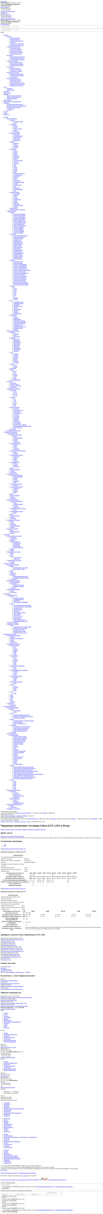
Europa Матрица (18, 247)
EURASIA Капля (18, 238)
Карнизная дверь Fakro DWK (9, 1000)
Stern (15, 781)
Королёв (6, 1123)
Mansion (16, 299)
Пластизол (16, 163)
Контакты (6, 114)
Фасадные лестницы (16, 54)
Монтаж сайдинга (12, 98)
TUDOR (16, 354)
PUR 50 (16, 178)
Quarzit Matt (17, 180)
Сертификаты (11, 108)
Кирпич (16, 755)
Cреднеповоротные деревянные (22, 605)
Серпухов (6, 1146)
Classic (15, 127)
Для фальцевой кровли (16, 455)
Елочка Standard (18, 722)
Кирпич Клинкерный (19, 751)
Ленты (12, 684)
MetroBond (16, 339)
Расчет (2, 971)
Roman (15, 367)
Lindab (12, 550)
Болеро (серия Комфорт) (20, 264)
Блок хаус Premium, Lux (20, 723)
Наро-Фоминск (8, 1135)
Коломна (6, 1121)
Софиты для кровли (12, 61)
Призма (16, 162)
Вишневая (16, 204)
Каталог (6, 35)
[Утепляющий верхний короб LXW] (11, 957)
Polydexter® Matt (18, 189)
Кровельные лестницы (16, 52)
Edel (15, 788)
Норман (16, 154)
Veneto (15, 374)
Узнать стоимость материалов (10, 1211)
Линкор (12, 562)
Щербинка (7, 1160)
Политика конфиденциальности (9, 1173)
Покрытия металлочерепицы (15, 104)
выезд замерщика (6, 967)
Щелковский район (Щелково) (12, 1158)
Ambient (16, 297)
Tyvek (15, 648)
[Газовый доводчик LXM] (8, 942)
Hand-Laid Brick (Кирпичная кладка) (24, 767)
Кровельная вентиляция (16, 74)
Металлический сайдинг (17, 82)
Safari (15, 166)
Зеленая (16, 198)
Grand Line (13, 124)
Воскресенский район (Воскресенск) (14, 1108)
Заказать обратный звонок (8, 11)
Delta (15, 653)
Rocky (15, 292)
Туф (15, 748)
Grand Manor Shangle (19, 323)
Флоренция (17, 336)
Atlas (15, 165)
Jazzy (15, 290)
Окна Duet (16, 611)
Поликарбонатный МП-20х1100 (22, 426)
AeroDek (12, 332)
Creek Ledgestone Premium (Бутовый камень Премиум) (28, 774)
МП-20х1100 (17, 411)
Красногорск (7, 1125)
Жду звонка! (6, 1188)
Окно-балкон (17, 618)
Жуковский (7, 1114)
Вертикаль (16, 797)
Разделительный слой (16, 681)
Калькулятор (13, 208)
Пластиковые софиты (16, 62)
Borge (15, 436)
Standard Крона (18, 244)
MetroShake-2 (17, 342)
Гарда (15, 123)
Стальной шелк (18, 175)
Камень (16, 754)
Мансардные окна (15, 68)
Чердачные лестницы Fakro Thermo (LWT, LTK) (14, 1003)
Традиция (16, 333)
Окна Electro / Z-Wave (19, 612)
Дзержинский (7, 1110)
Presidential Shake (18, 328)
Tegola (12, 212)
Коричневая (17, 193)
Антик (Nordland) (18, 228)
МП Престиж (17, 543)
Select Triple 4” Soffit (19, 569)
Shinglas (12, 260)
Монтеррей (17, 134)
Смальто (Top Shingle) (19, 215)
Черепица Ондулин (15, 385)
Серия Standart (17, 557)
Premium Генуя (18, 251)
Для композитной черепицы (18, 450)
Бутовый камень (18, 764)
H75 (15, 406)
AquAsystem (13, 539)
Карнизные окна (18, 609)
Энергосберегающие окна (21, 621)
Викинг (16, 152)
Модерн (16, 126)
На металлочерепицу (16, 435)
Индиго (36, 818)
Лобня (5, 1130)
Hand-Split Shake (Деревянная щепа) (23, 775)
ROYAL (16, 358)
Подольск (6, 1140)
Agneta (15, 170)
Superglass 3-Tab (18, 306)
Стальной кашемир (19, 182)
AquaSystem (13, 583)
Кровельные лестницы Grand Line (10, 983)
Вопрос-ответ (11, 90)
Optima (15, 440)
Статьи (9, 110)
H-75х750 (16, 414)
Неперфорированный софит (21, 577)
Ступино (6, 1150)
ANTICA (16, 355)
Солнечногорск (8, 1147)
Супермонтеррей (18, 121)
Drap (15, 191)
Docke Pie (13, 234)
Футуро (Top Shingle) (19, 217)
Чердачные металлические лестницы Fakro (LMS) (14, 1006)
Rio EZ (15, 375)
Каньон (16, 759)
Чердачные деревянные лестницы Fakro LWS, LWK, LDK (16, 997)
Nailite (12, 765)
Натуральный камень (19, 718)
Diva (15, 377)
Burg (15, 784)
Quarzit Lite (17, 176)
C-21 (15, 401)
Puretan (15, 159)
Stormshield (17, 305)
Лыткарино (7, 1131)
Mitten (12, 566)
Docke (12, 556)
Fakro (11, 603)
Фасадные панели (15, 81)
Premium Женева (18, 250)
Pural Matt (16, 157)
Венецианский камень (20, 739)
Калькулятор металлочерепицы (12, 101)
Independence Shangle (19, 320)
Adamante (16, 146)
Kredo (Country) (18, 128)
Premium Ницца (18, 254)
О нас (5, 87)
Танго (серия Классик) (20, 271)
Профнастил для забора (16, 85)
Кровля (9, 36)
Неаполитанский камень (20, 738)
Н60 (15, 404)
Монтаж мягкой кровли (13, 97)
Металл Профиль (15, 133)
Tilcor (11, 352)
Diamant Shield (17, 313)
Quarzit (15, 169)
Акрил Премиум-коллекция (21, 728)
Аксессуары (10, 67)
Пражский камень (18, 742)
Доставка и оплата (6, 969)
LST (5, 846)
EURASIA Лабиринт (19, 237)
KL (14, 287)
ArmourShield (17, 309)
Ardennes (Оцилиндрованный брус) (23, 716)
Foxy (15, 293)
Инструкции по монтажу (14, 107)
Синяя (15, 201)
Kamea (15, 130)
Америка (73, 818)
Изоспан (16, 650)
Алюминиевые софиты (16, 65)
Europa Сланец (18, 245)
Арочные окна (17, 608)
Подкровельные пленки (16, 75)
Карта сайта (4, 1170)
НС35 (15, 403)
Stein (15, 785)
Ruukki (12, 141)
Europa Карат (17, 248)
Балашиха (6, 1105)
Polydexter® (17, 188)
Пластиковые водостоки (17, 58)
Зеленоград (7, 1116)
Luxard (12, 364)
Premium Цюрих (18, 258)
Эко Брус (16, 793)
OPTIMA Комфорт (19, 599)
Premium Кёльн (18, 257)
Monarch (16, 310)
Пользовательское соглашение (27, 1173)
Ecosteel (16, 183)
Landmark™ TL (18, 325)
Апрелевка (7, 1103)
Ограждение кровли (15, 49)
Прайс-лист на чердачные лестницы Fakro (12, 836)
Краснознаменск (8, 1127)
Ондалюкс (13, 383)
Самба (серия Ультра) (19, 274)
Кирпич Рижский (18, 744)
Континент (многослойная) (21, 283)
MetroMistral (17, 349)
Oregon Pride (17, 710)
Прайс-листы (7, 93)
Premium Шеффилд (19, 253)
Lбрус (15, 800)
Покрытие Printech (19, 586)
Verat (11, 554)
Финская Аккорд (18, 263)
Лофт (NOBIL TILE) (19, 219)
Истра (5, 1120)
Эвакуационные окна (19, 619)
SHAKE (16, 357)
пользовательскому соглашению (64, 1186)
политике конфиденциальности (45, 1186)
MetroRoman (17, 341)
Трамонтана (17, 140)
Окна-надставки (18, 616)
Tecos (11, 570)
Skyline (15, 307)
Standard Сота (17, 240)
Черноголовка (8, 1154)
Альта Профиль (14, 735)
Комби (15, 745)
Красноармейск (8, 1124)
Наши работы (7, 100)
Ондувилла (13, 387)
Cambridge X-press (18, 302)
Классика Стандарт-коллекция (22, 726)
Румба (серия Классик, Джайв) (22, 270)
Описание (11, 829)
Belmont (16, 329)
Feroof (12, 370)
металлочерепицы (10, 972)
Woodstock (16, 801)
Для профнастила (15, 462)
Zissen (15, 378)
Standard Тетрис (18, 241)
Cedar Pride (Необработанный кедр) (23, 778)
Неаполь (16, 746)
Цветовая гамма (14, 192)
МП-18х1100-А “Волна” (20, 424)
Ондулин (12, 42)
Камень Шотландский (20, 741)
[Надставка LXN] (6, 959)
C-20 (15, 400)
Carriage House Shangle (20, 322)
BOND (15, 359)
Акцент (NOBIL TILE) (20, 222)
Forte (15, 294)
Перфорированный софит (21, 576)
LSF (5, 844)
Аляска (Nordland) (18, 232)
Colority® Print (17, 185)
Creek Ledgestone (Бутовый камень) (23, 772)
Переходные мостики (16, 51)
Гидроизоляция (14, 645)
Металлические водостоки (17, 56)
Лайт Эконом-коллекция (20, 731)
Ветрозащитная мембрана (17, 666)
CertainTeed (13, 315)
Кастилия (30, 818)
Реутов (6, 1143)
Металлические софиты (16, 64)
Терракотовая (17, 199)
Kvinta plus (16, 131)
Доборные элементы (27, 829)
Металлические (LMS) (20, 631)
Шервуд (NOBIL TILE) (20, 225)
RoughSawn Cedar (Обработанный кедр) (24, 777)
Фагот (15, 762)
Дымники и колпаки (16, 69)
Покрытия (13, 149)
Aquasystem (13, 592)
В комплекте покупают (39, 829)
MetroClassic (17, 344)
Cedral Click (13, 807)
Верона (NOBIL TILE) (20, 221)
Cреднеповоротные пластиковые (23, 606)
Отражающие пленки (16, 676)
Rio (14, 372)
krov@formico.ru (5, 7)
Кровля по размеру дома (17, 45)
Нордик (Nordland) (19, 230)
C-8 (14, 398)
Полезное (6, 103)
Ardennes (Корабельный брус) (22, 715)
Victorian (16, 312)
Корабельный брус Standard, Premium (24, 720)
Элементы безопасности (13, 46)
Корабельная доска (19, 795)
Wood (15, 371)
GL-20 (15, 394)
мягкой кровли (20, 972)
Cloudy (15, 167)
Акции (6, 111)
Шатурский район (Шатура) (11, 1157)
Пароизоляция (14, 655)
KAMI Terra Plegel (15, 380)
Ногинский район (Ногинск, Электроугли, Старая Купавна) (20, 1137)
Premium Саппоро (18, 256)
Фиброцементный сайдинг (17, 84)
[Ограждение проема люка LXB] (10, 954)
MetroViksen (17, 345)
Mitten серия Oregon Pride (24, 813)
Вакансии (9, 88)
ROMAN (16, 361)
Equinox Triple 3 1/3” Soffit (21, 567)
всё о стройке (24, 1175)
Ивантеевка (7, 1118)
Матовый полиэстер (19, 173)
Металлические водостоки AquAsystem (11, 989)
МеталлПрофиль (18, 437)
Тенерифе (94, 818)
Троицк (6, 1151)
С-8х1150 (16, 409)
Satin (15, 186)
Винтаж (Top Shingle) (19, 214)
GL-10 (15, 393)
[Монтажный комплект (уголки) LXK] (11, 948)
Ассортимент (18, 829)
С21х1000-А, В (18, 413)
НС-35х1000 (17, 423)
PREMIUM (17, 601)
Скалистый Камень (19, 752)
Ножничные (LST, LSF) (20, 632)
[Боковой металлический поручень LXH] (12, 939)
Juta (15, 647)
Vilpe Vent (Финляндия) (16, 638)
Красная (16, 195)
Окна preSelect (17, 614)
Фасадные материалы (13, 78)
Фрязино (6, 1153)
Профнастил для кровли (17, 43)
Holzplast (12, 575)
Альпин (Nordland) (19, 231)
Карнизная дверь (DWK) (20, 628)
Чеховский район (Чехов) (11, 1155)
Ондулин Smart (14, 384)
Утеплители (13, 77)
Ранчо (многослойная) (20, 277)
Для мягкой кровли (15, 443)
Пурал (15, 150)
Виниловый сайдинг (16, 80)
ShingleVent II (14, 642)
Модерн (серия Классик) (20, 267)
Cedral (12, 806)
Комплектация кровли (13, 72)
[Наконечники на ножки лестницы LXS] (12, 951)
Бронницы (7, 1107)
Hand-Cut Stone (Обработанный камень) (24, 768)
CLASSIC (16, 362)
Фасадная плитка (18, 757)
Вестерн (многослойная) (20, 282)
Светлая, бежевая (18, 205)
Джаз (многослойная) (19, 280)
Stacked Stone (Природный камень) (23, 770)
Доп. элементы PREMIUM (21, 602)
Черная (15, 202)
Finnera (15, 144)
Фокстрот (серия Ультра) (20, 276)
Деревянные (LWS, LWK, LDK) (22, 627)
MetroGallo (16, 346)
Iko (11, 300)
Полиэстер (16, 156)
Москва (6, 1134)
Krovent (12, 641)
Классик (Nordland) (19, 227)
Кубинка (6, 1128)
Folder (15, 651)
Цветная (16, 206)
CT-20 (15, 316)
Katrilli (15, 289)
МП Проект (17, 544)
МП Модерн (17, 546)
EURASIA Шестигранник (21, 235)
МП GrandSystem (18, 547)
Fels (15, 787)
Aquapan (16, 351)
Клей (11, 692)
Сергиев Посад (8, 1144)
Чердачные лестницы (16, 71)
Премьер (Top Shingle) (20, 218)
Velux (11, 596)
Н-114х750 (16, 416)
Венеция (16, 749)
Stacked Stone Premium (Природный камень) (26, 771)
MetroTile (12, 338)
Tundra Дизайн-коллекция (21, 729)
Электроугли (7, 1163)
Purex (15, 172)
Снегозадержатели (15, 48)
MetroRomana (17, 348)
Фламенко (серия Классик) (21, 273)
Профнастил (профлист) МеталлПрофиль (12, 986)
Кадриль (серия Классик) (20, 269)
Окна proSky (17, 615)
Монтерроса (17, 139)
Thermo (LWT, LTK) (19, 629)
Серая (15, 196)
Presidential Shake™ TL (20, 326)
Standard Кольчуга (18, 243)
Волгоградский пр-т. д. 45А (8, 1047)
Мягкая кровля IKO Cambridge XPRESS (16, 816)
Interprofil (12, 429)
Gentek (12, 590)
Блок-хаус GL (17, 794)
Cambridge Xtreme (18, 303)
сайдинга (28, 972)
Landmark (16, 318)
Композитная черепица (16, 41)
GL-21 (15, 396)
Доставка (6, 91)
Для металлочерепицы (16, 475)
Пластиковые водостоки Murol (9, 980)
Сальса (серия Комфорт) (20, 266)
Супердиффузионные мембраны (19, 670)
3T (14, 296)
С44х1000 (16, 420)
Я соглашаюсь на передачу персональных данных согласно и (38, 1186)
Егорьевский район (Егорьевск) (12, 1113)
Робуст (15, 335)
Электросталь (7, 1161)
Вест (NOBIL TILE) (19, 224)
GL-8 (15, 391)
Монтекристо (17, 137)
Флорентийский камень (20, 736)
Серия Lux (16, 559)
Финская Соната (18, 261)
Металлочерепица (15, 38)
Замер (5, 113)
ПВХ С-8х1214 (18, 427)
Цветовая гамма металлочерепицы (16, 106)
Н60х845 (16, 419)
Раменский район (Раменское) (12, 1141)
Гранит (15, 761)
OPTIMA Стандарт (19, 598)
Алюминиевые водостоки (17, 59)
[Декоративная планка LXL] (9, 945)
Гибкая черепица (15, 39)
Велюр (15, 153)
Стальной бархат (18, 160)
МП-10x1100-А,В (18, 410)
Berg (15, 783)
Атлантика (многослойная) (21, 284)
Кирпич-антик (17, 758)
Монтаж (6, 94)
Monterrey (16, 143)
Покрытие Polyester (19, 585)
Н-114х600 (16, 417)
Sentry (15, 712)
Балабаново (7, 1104)
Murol (11, 553)
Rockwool (13, 705)
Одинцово (7, 1138)
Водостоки (10, 55)
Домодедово (7, 1111)
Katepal (12, 286)
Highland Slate (17, 319)
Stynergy (12, 120)
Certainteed (13, 732)
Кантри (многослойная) (20, 279)
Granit (15, 179)
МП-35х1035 (17, 422)
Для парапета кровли (16, 484)
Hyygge (16, 147)
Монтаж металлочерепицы (14, 95)
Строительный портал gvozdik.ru (57, 1179)
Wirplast (12, 637)
